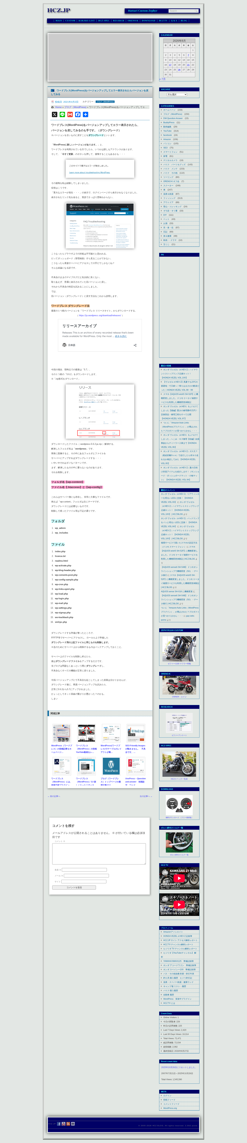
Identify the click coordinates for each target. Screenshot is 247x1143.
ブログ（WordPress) (105, 102)
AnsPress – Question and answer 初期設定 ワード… (135, 781)
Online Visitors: (170, 1017)
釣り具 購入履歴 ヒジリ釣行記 (177, 978)
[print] (73, 1124)
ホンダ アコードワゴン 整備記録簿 (179, 965)
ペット (166, 219)
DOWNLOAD (148, 20)
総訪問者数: (168, 1042)
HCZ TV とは (169, 1003)
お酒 (165, 223)
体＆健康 (167, 236)
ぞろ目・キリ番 (170, 211)
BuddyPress (168, 122)
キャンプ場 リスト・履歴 (174, 986)
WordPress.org (170, 1108)
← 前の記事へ (54, 796)
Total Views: (169, 1038)
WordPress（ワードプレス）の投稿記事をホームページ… (61, 748)
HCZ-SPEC (104, 20)
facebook (167, 135)
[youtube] (63, 1124)
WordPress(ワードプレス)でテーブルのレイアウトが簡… (111, 748)
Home (58, 107)
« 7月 (162, 79)
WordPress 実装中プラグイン (177, 999)
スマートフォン (170, 152)
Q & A (174, 20)
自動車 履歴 (168, 995)
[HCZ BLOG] (59, 13)
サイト (58, 881)
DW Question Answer (173, 118)
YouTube (167, 131)
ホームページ (169, 110)
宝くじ (166, 244)
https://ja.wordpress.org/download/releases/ (100, 315)
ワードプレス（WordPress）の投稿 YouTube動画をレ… (87, 748)
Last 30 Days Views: (172, 1034)
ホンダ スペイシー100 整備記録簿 (179, 969)
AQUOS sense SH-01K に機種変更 (177, 591)
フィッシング (169, 198)
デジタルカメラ (170, 160)
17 (170, 65)
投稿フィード (169, 1100)
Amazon (167, 139)
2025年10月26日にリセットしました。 (179, 1067)
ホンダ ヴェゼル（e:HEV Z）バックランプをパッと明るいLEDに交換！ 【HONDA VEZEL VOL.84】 (180, 522)
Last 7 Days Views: (172, 1030)
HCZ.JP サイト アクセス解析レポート (180, 940)
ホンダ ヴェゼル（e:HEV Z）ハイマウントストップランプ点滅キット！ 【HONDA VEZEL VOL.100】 (179, 373)
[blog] (68, 1124)
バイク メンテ (170, 169)
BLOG (184, 20)
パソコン (167, 143)
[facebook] (59, 1124)
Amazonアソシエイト (173, 932)
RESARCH (118, 20)
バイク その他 (170, 173)
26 (179, 70)
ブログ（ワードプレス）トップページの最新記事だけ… (111, 781)
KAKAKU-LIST (87, 20)
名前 (58, 870)
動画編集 (167, 127)
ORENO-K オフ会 (171, 181)
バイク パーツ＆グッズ (174, 164)
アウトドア (168, 202)
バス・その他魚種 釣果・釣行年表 (178, 974)
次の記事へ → (146, 796)
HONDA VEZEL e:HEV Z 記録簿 (177, 936)
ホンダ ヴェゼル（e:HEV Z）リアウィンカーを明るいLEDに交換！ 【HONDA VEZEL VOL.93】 (180, 498)
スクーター (168, 185)
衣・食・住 (168, 227)
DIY (165, 215)
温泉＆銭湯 (168, 194)
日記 (165, 232)
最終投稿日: (168, 1051)
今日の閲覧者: (169, 1021)
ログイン (167, 1095)
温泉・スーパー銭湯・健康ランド (178, 982)
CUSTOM (70, 20)
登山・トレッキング (172, 206)
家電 (165, 156)
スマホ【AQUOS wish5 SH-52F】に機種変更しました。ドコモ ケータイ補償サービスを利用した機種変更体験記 (179, 398)
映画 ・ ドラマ (169, 240)
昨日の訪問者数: (170, 1026)
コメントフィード (171, 1104)
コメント (60, 841)
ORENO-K (133, 20)
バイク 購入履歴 (170, 990)
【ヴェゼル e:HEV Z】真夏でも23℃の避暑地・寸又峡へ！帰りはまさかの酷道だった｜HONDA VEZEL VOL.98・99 (180, 386)
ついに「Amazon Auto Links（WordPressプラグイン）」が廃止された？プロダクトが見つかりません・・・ (179, 427)
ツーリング (168, 177)
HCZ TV (163, 20)
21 (188, 65)
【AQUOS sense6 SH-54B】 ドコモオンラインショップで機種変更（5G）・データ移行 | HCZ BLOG (179, 599)
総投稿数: (167, 1047)
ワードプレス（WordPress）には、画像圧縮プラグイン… (61, 781)
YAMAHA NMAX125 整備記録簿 (178, 961)
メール (59, 876)
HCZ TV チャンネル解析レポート (178, 944)
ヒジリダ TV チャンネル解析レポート (180, 949)
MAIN (59, 20)
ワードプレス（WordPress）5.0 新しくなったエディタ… (86, 781)
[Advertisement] (100, 57)
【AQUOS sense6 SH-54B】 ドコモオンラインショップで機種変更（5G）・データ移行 (179, 571)
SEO (165, 148)
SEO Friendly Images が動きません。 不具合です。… (135, 748)
